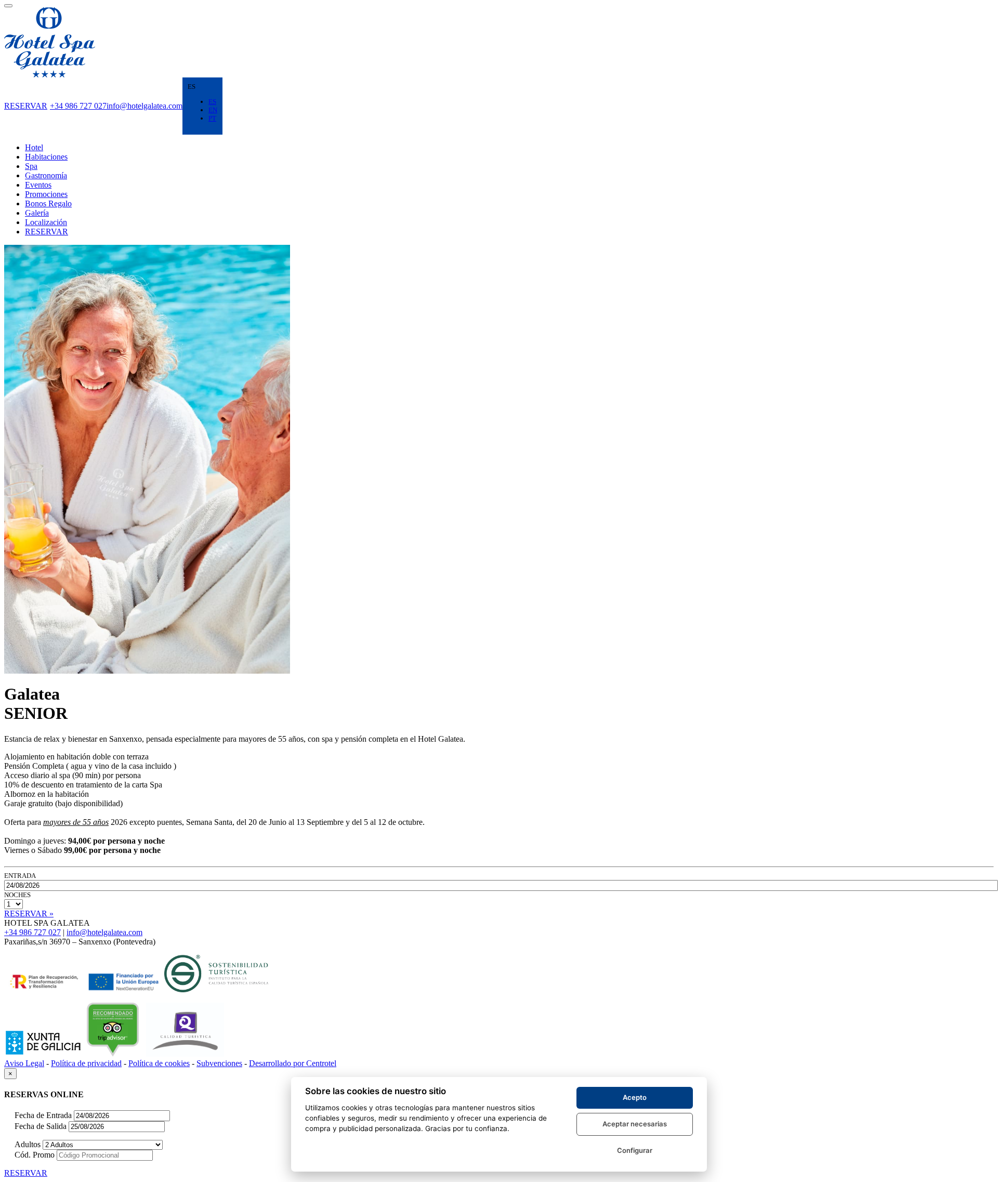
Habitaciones (46, 156)
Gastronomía (46, 175)
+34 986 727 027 (78, 105)
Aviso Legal (24, 1063)
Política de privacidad (86, 1063)
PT (212, 118)
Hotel (34, 147)
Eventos (38, 184)
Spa (31, 166)
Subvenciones (219, 1063)
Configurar (634, 1150)
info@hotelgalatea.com (144, 105)
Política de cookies (159, 1063)
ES (212, 102)
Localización (46, 222)
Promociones (46, 194)
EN (212, 110)
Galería (37, 212)
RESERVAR (25, 105)
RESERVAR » (29, 913)
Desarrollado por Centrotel (292, 1063)
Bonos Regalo (48, 203)
